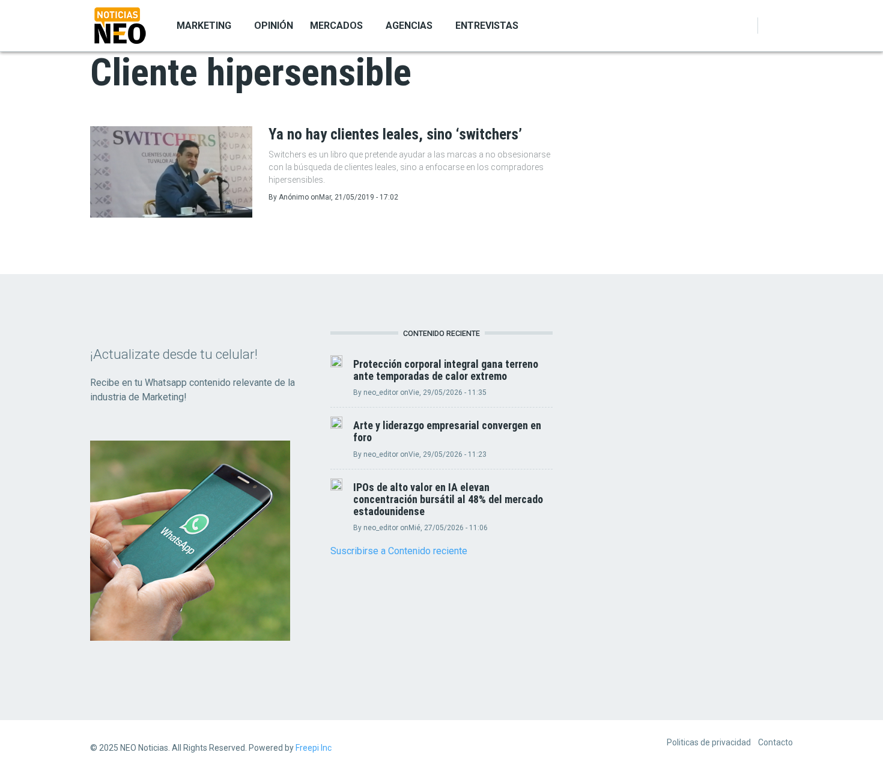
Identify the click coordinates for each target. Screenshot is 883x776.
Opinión (273, 25)
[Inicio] (120, 24)
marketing (204, 25)
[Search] (785, 25)
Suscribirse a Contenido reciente (398, 551)
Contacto (775, 742)
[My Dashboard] (771, 25)
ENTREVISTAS (486, 25)
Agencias (409, 25)
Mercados (336, 25)
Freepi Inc (314, 748)
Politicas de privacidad (709, 742)
